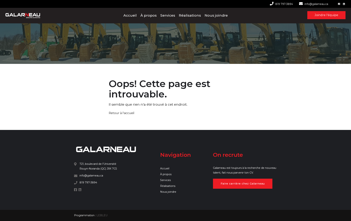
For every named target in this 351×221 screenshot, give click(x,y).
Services (167, 15)
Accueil (130, 15)
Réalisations (190, 15)
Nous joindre (216, 15)
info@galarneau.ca (316, 4)
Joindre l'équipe (326, 15)
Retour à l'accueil (121, 113)
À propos (148, 15)
